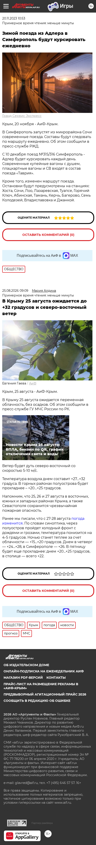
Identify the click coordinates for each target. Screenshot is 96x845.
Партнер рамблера (42, 823)
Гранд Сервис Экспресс (22, 116)
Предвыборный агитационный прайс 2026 (45, 694)
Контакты (56, 678)
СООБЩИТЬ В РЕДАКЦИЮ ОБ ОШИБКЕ (37, 701)
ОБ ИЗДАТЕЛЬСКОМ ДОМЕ (26, 665)
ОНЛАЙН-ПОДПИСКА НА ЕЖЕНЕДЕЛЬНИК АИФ (44, 671)
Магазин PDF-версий (23, 678)
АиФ (32, 383)
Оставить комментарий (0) (48, 235)
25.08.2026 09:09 (15, 291)
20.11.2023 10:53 (13, 18)
